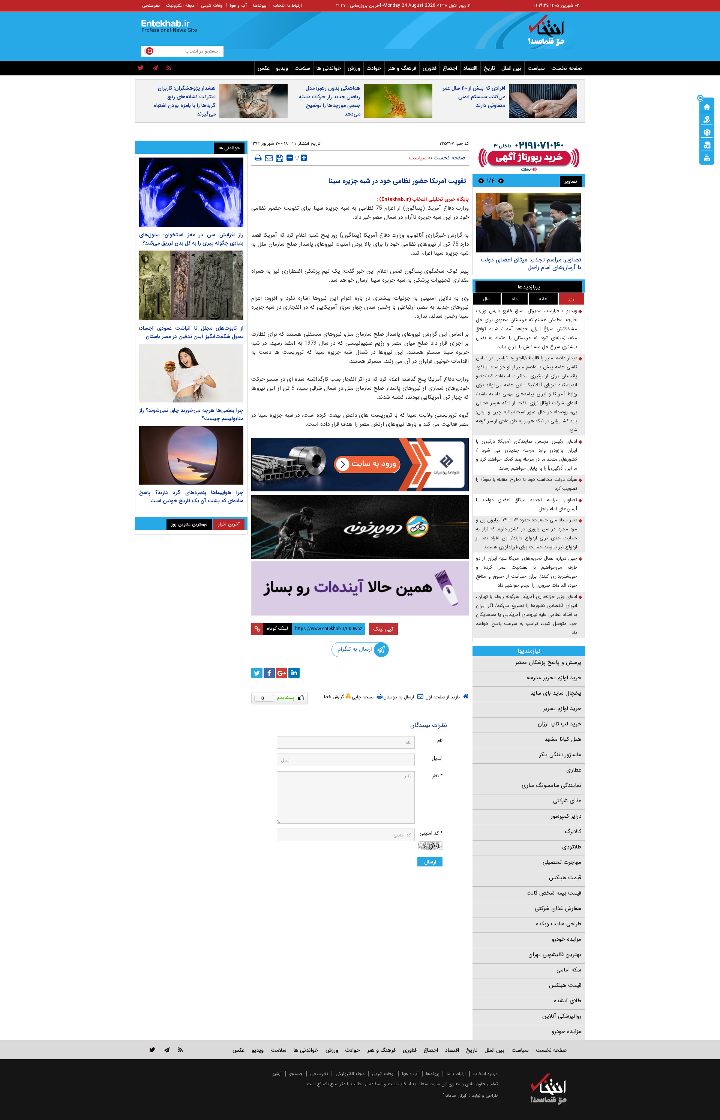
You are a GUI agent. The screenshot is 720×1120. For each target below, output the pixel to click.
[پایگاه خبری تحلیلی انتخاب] (552, 34)
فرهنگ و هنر (402, 68)
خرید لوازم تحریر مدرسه (553, 677)
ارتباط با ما (456, 1073)
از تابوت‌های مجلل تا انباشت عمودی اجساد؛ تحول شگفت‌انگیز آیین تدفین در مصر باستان (191, 332)
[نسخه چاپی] (258, 158)
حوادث (374, 68)
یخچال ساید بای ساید (555, 693)
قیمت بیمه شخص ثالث (553, 893)
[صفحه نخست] (706, 106)
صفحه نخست (566, 68)
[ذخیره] (279, 158)
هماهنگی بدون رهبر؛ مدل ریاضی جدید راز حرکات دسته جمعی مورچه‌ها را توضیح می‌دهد (329, 101)
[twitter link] (152, 1049)
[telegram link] (167, 1049)
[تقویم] (706, 144)
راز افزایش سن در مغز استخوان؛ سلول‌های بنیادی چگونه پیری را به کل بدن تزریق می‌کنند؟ (191, 239)
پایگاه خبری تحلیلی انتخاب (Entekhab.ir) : (422, 199)
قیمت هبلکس (565, 877)
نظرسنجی (151, 5)
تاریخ (489, 68)
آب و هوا (238, 5)
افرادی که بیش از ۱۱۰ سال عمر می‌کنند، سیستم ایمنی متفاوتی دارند (473, 97)
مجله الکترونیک (180, 5)
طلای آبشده (567, 1000)
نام (439, 741)
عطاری (573, 770)
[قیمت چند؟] (706, 119)
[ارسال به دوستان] (269, 158)
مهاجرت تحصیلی (562, 862)
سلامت (302, 68)
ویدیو (282, 68)
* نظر (437, 776)
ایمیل (437, 758)
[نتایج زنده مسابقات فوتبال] (706, 157)
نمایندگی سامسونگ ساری (551, 785)
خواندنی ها (328, 68)
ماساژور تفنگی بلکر (560, 754)
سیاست (536, 68)
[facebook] (269, 673)
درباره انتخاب (485, 1073)
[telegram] (155, 68)
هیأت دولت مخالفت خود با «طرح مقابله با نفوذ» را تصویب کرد (526, 484)
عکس (264, 68)
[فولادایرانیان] (360, 464)
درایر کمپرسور (566, 816)
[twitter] (141, 68)
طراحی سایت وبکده (558, 923)
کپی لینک (383, 629)
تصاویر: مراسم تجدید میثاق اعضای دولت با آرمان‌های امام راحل (530, 263)
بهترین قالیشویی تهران (554, 954)
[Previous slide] (501, 180)
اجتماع (450, 68)
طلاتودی (571, 846)
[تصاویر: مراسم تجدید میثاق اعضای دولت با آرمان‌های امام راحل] (528, 222)
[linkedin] (294, 673)
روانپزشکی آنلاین (561, 1016)
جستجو (296, 1073)
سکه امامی (568, 969)
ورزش (354, 68)
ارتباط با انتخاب (287, 5)
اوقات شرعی (212, 5)
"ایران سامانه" (455, 1095)
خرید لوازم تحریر (562, 708)
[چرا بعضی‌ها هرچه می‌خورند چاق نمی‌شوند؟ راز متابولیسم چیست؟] (191, 373)
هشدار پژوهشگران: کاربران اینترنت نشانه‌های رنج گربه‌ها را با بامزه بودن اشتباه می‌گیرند (185, 101)
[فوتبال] (706, 131)
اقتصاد (470, 68)
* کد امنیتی (431, 833)
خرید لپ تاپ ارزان (559, 723)
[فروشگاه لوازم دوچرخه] (360, 527)
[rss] (169, 68)
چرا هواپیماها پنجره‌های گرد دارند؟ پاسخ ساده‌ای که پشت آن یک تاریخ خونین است (191, 496)
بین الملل (511, 68)
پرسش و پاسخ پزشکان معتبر (548, 662)
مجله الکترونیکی (350, 1073)
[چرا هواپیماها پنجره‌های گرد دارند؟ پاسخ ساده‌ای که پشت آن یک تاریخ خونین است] (191, 455)
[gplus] (281, 673)
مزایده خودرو (566, 939)
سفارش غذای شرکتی (558, 908)
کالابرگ (573, 831)
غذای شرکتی (567, 800)
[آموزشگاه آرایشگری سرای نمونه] (360, 588)
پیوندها (260, 5)
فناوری (429, 68)
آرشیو (277, 1073)
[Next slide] (481, 180)
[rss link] (181, 1049)
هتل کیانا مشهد (562, 739)
